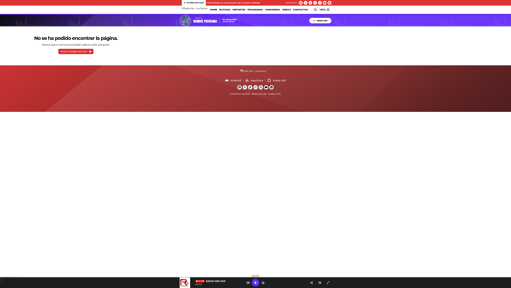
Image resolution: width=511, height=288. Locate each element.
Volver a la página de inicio (73, 51)
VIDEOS (286, 9)
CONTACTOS (300, 9)
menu (323, 9)
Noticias (224, 9)
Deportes (239, 9)
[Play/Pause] (255, 282)
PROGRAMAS (255, 9)
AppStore (257, 80)
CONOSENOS (272, 9)
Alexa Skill (279, 80)
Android (235, 80)
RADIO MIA (322, 20)
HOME (213, 9)
